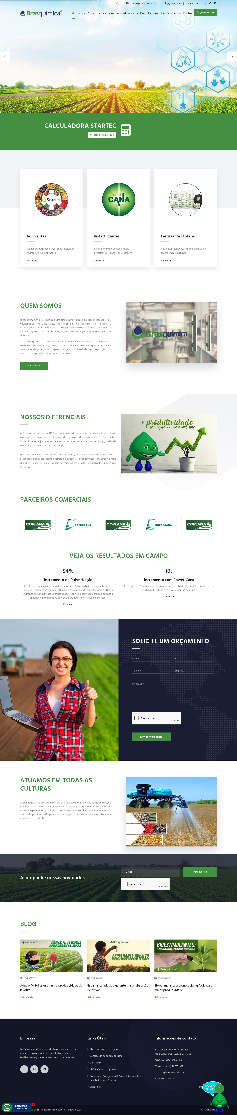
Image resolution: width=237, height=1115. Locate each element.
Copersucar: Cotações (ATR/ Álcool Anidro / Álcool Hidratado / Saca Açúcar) (116, 1078)
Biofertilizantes (106, 236)
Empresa (81, 13)
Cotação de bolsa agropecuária (106, 1056)
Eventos (187, 13)
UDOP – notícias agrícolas (103, 1070)
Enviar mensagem (151, 737)
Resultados (108, 13)
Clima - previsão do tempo (104, 1049)
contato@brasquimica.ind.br (143, 3)
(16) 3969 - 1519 (174, 1061)
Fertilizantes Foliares (178, 236)
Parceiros (153, 13)
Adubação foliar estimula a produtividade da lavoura (51, 987)
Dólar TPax (95, 1063)
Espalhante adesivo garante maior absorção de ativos (117, 987)
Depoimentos (174, 13)
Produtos (93, 13)
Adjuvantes (36, 236)
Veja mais (32, 261)
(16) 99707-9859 (176, 1066)
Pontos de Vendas (126, 13)
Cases (143, 13)
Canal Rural (95, 1087)
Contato (192, 3)
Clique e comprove (102, 135)
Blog (162, 13)
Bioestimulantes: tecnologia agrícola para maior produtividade (183, 987)
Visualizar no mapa (164, 1078)
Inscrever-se (200, 872)
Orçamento (203, 12)
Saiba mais (34, 366)
